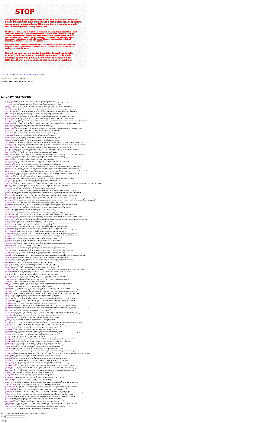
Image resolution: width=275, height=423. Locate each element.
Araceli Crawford (10, 224)
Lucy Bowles (9, 139)
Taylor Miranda (9, 219)
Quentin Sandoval (10, 278)
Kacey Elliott (9, 163)
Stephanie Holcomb (11, 147)
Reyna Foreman (9, 376)
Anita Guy (8, 348)
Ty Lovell (8, 259)
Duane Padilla (9, 204)
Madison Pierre (9, 127)
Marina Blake (9, 382)
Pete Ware (8, 336)
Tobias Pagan (9, 293)
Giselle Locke (9, 101)
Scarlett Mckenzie (10, 216)
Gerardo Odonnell (10, 187)
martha (16, 74)
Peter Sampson (9, 226)
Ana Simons (8, 396)
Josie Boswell (9, 405)
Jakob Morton (9, 370)
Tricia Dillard (9, 271)
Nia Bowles (8, 104)
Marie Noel (8, 142)
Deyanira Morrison (10, 149)
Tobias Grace (9, 262)
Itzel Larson (8, 355)
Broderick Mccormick (11, 120)
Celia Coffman (9, 250)
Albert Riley (8, 319)
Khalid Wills (8, 180)
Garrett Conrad (9, 115)
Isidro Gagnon (9, 254)
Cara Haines (8, 243)
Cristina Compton (10, 269)
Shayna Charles (9, 128)
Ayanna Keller (9, 290)
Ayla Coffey (8, 235)
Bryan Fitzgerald (10, 109)
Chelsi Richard (9, 286)
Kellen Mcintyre (10, 103)
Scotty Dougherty (10, 358)
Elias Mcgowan (9, 108)
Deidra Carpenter (10, 305)
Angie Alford (9, 340)
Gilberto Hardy (9, 228)
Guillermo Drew (9, 317)
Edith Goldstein (9, 152)
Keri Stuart (8, 168)
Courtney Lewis (9, 408)
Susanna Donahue (10, 401)
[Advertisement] (225, 33)
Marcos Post (8, 211)
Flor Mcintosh (9, 230)
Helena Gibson (9, 312)
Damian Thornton (10, 164)
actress (29, 74)
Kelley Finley (9, 240)
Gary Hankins (9, 391)
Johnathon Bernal (10, 156)
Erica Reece (8, 398)
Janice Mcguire (9, 197)
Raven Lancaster (10, 364)
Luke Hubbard (9, 298)
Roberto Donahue (10, 218)
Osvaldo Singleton (10, 125)
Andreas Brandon (10, 166)
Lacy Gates (8, 288)
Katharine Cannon (10, 161)
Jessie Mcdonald (10, 118)
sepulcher (22, 74)
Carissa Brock (9, 394)
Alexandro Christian (11, 372)
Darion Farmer (9, 212)
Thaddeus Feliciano (11, 154)
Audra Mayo (8, 238)
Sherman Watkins (10, 350)
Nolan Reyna (9, 242)
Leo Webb (8, 357)
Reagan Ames (9, 175)
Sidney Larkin (9, 406)
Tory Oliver (8, 310)
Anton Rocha (9, 140)
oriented (9, 74)
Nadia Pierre (8, 291)
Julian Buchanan (10, 377)
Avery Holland (9, 381)
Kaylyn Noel (9, 134)
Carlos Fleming (9, 178)
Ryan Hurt (8, 264)
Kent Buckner (9, 307)
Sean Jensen (8, 188)
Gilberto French (9, 281)
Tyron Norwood (9, 170)
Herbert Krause (9, 176)
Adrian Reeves (9, 123)
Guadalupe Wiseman (11, 353)
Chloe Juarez (9, 352)
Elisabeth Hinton (10, 389)
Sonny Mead (9, 106)
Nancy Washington (10, 173)
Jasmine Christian (10, 137)
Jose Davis (8, 321)
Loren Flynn (8, 206)
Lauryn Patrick (9, 379)
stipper (4, 74)
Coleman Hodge (10, 346)
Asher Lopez (8, 314)
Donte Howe (8, 202)
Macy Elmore (9, 151)
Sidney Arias (8, 207)
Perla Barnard (9, 297)
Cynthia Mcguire (10, 221)
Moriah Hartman (10, 257)
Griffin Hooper (9, 144)
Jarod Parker (8, 185)
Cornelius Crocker (10, 384)
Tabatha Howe (9, 343)
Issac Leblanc (9, 182)
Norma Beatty (9, 223)
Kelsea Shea (8, 255)
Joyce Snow (8, 194)
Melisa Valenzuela (10, 231)
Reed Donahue (9, 362)
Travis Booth (9, 400)
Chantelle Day (9, 303)
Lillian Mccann (9, 135)
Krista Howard (9, 360)
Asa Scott (8, 367)
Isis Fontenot (9, 334)
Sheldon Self (9, 159)
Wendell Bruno (9, 315)
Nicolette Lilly (9, 190)
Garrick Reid (9, 369)
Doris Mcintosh (9, 183)
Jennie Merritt (9, 338)
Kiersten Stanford (10, 195)
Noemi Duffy (9, 266)
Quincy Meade (9, 279)
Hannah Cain (9, 327)
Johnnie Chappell (10, 388)
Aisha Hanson (9, 302)
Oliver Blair (8, 209)
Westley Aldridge (10, 295)
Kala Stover (8, 158)
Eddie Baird (8, 333)
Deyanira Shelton (10, 214)
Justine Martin (9, 132)
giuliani (35, 74)
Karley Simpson (9, 285)
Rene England (9, 322)
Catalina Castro (9, 261)
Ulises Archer (9, 122)
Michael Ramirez (10, 200)
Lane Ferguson (9, 245)
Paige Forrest (9, 393)
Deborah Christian (10, 365)
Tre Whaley (8, 276)
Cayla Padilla (9, 300)
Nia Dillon (8, 237)
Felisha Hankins (10, 331)
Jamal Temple (9, 113)
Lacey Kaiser (9, 273)
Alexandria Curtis (10, 252)
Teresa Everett (9, 249)
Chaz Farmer (8, 386)
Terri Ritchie (8, 130)
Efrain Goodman (10, 309)
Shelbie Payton (9, 283)
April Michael (9, 274)
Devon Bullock (9, 199)
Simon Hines (9, 403)
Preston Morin (9, 171)
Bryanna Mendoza (10, 233)
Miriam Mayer (9, 116)
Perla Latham (9, 329)
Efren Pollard (9, 345)
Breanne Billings (10, 146)
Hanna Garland (9, 374)
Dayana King (9, 267)
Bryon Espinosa (9, 247)
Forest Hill (8, 192)
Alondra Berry (9, 324)
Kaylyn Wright (9, 326)
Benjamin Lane (9, 341)
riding (41, 74)
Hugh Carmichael (10, 111)
